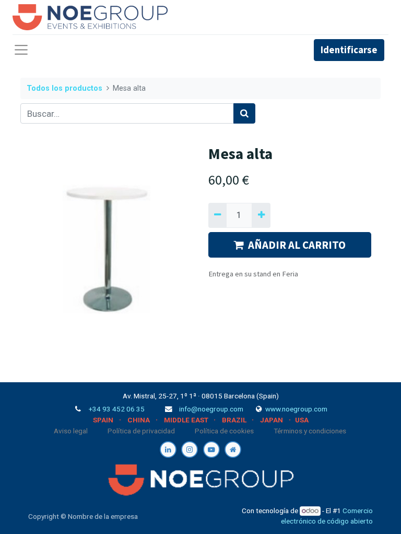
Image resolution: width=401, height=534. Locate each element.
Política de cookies (224, 431)
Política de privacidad (141, 431)
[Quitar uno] (217, 215)
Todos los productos (64, 88)
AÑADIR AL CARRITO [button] (297, 245)
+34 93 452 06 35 (117, 409)
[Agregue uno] (261, 215)
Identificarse (349, 50)
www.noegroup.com (296, 409)
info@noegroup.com (211, 409)
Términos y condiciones (310, 431)
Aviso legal (71, 431)
